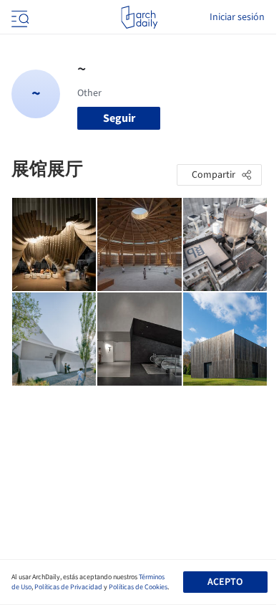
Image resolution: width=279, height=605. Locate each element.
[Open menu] (19, 17)
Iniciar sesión (237, 17)
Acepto (225, 582)
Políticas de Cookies (138, 587)
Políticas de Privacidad (68, 587)
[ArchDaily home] (139, 17)
